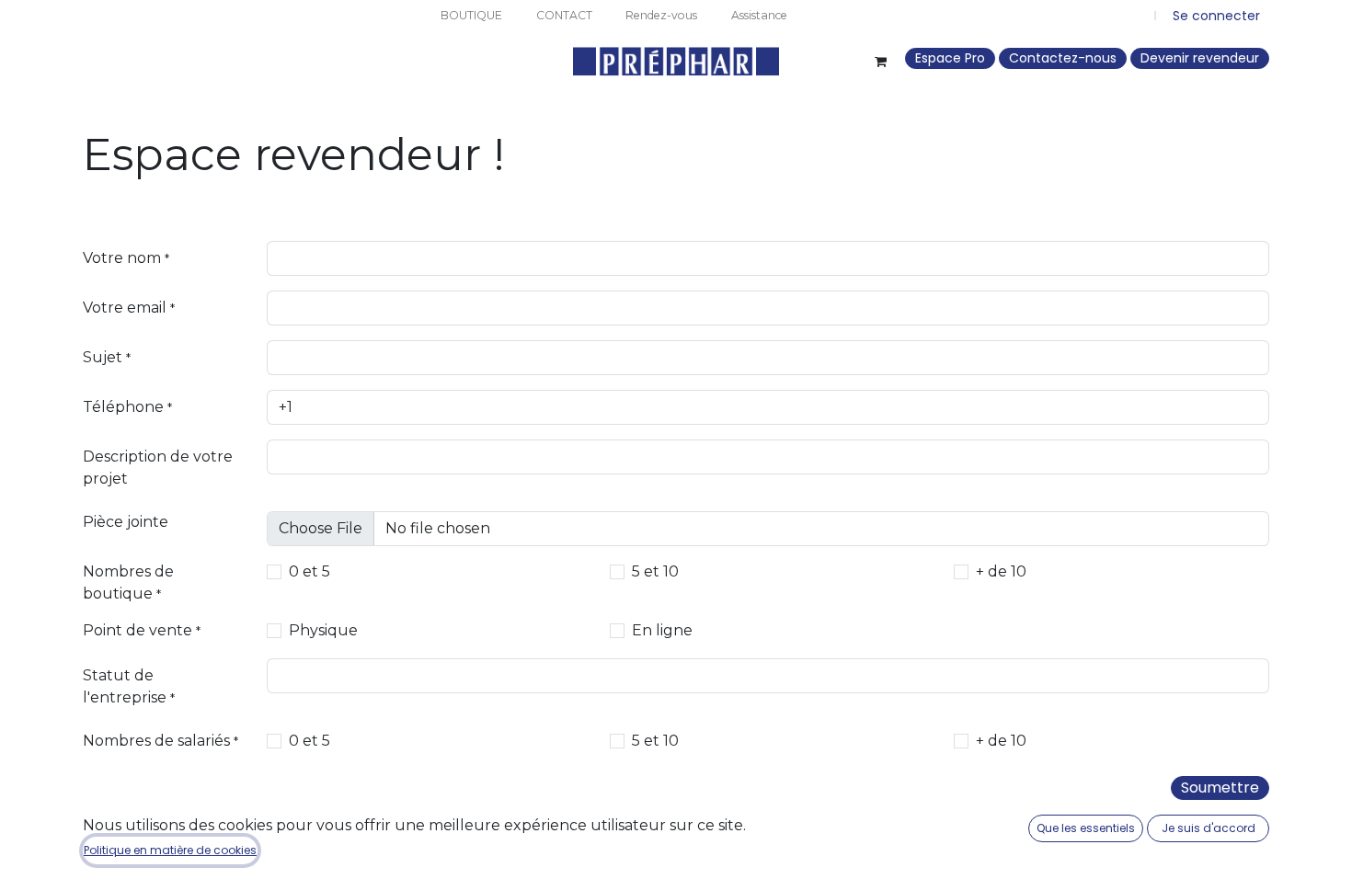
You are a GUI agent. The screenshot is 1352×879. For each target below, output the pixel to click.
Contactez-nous (1063, 58)
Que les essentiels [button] (1086, 828)
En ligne (662, 630)
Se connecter (1216, 15)
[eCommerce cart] (880, 61)
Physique (323, 630)
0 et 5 (309, 571)
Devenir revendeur (1199, 58)
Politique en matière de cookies (170, 850)
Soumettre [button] (1220, 787)
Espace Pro (950, 58)
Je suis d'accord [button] (1208, 828)
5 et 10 (655, 571)
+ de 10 (1001, 571)
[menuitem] (471, 15)
